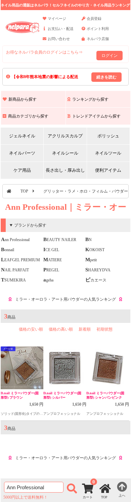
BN (88, 239)
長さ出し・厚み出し (65, 170)
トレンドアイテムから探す (96, 116)
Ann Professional (15, 239)
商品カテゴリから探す (28, 116)
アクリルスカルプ (65, 135)
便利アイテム (108, 170)
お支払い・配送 (61, 29)
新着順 (85, 329)
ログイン (109, 55)
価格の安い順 (31, 329)
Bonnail (7, 249)
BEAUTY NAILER (59, 239)
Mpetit (91, 260)
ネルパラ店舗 (98, 39)
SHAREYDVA (98, 270)
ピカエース (95, 280)
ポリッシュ (108, 135)
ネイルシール (65, 153)
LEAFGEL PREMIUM (20, 260)
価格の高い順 (61, 329)
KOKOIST (94, 249)
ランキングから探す (90, 99)
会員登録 (94, 18)
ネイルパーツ (22, 153)
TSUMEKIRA (13, 280)
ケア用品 (22, 170)
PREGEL (51, 270)
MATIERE (52, 260)
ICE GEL (51, 249)
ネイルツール (108, 153)
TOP (24, 191)
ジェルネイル (22, 135)
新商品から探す (22, 99)
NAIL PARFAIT (15, 270)
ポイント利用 (98, 29)
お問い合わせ (59, 39)
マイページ (57, 18)
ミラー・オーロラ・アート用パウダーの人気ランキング (65, 299)
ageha (48, 280)
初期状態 (104, 329)
